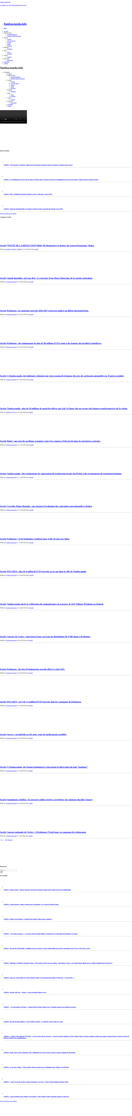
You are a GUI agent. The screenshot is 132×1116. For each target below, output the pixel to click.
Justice (9, 42)
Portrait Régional (12, 34)
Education (10, 60)
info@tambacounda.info (7, 1113)
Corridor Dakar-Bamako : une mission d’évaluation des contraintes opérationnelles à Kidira (49, 506)
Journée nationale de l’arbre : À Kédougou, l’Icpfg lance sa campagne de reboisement (46, 832)
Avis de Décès (11, 41)
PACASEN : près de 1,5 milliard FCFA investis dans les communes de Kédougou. (44, 702)
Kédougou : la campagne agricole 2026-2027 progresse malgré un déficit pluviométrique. (48, 310)
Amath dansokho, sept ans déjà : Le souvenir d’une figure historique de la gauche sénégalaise (49, 278)
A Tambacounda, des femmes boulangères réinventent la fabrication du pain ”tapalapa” (47, 767)
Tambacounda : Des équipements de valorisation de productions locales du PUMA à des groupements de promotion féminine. (64, 473)
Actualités (6, 62)
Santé (8, 44)
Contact (6, 63)
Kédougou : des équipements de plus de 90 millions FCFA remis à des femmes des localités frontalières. (54, 343)
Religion (9, 46)
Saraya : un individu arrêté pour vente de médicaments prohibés (36, 734)
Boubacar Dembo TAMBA (14, 249)
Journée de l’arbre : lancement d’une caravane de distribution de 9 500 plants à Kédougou (48, 636)
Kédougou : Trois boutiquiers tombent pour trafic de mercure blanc (38, 539)
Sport (8, 52)
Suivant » (10, 840)
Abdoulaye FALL (11, 412)
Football (9, 54)
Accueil (6, 31)
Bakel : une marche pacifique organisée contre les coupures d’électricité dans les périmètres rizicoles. (54, 441)
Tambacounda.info (15, 23)
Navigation (7, 72)
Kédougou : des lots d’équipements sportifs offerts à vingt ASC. (36, 669)
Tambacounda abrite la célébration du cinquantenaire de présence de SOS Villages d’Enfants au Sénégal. (55, 604)
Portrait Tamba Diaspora (14, 36)
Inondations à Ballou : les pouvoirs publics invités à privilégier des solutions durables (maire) (50, 799)
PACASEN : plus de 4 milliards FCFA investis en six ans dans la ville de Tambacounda (46, 571)
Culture (9, 57)
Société (9, 39)
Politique (9, 49)
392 (6, 840)
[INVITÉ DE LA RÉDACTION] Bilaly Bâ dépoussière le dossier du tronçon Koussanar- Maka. (50, 245)
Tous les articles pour (8, 213)
